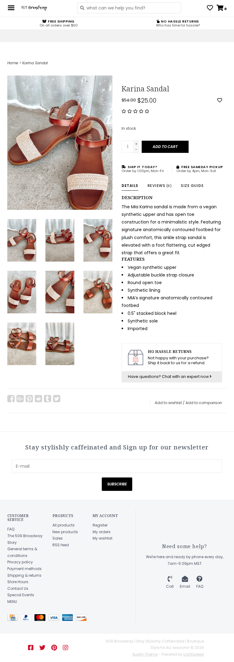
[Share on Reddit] (38, 398)
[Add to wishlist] (219, 100)
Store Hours (17, 581)
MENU (12, 601)
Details (130, 185)
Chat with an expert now (186, 376)
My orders (102, 531)
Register (100, 525)
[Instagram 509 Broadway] (65, 648)
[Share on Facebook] (11, 398)
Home (12, 62)
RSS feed (60, 545)
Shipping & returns (24, 575)
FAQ (10, 529)
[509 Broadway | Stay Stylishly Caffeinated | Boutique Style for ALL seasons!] (44, 8)
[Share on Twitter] (56, 398)
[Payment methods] (14, 618)
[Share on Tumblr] (47, 398)
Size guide (192, 185)
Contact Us (17, 588)
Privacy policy (20, 562)
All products (63, 525)
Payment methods (24, 568)
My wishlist (102, 538)
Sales (57, 538)
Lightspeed (193, 654)
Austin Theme (145, 654)
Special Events (20, 594)
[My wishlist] (210, 8)
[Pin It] (29, 398)
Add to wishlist (168, 402)
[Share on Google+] (20, 398)
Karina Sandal (35, 62)
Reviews (159, 185)
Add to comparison (204, 402)
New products (65, 531)
